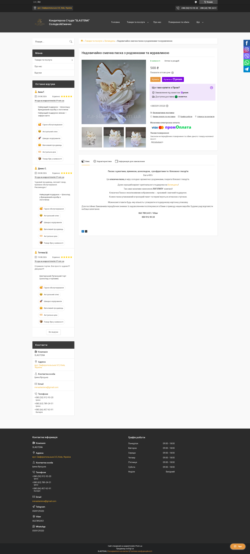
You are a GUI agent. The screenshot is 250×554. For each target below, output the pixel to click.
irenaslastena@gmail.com (46, 387)
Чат (240, 546)
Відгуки (38, 73)
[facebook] (83, 232)
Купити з (168, 79)
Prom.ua (139, 546)
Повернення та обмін (178, 22)
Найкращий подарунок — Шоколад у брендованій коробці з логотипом (54, 108)
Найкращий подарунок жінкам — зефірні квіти (52, 114)
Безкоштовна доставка (163, 113)
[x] (86, 232)
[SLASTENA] (39, 22)
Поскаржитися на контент (118, 551)
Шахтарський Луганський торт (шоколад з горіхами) (52, 277)
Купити (155, 79)
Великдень (110, 41)
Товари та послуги (136, 22)
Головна (115, 22)
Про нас (157, 22)
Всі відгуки (53, 332)
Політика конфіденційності (141, 551)
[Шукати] (70, 41)
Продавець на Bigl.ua (125, 549)
